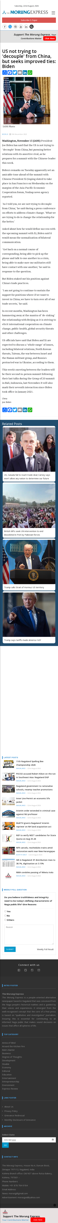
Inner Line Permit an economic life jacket (33, 800)
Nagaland (21, 768)
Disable (5, 1064)
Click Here (49, 38)
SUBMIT (10, 949)
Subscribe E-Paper (29, 20)
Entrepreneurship (10, 1081)
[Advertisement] (19, 666)
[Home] (26, 11)
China (4, 398)
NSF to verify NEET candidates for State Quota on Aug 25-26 (36, 837)
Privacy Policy (11, 1111)
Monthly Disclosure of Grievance (20, 1119)
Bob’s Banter (8, 1049)
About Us (8, 1106)
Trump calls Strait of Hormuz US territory (24, 587)
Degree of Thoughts (12, 1056)
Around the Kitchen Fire (13, 1046)
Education (7, 1074)
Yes (8, 911)
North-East (21, 855)
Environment (8, 1085)
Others (10, 919)
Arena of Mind (8, 1042)
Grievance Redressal (14, 1115)
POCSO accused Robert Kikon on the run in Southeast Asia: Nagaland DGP (36, 775)
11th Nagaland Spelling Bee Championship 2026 (29, 763)
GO (5, 1145)
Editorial (6, 1071)
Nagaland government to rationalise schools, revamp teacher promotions (34, 788)
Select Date (8, 1134)
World (5, 134)
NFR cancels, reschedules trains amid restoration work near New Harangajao (35, 849)
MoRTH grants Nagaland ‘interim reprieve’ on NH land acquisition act (33, 825)
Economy (6, 1067)
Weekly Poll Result (45, 949)
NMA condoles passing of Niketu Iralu (34, 872)
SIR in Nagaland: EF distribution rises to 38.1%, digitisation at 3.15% (35, 862)
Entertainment (9, 1078)
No (8, 915)
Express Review (10, 1088)
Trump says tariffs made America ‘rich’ (22, 640)
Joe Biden (6, 402)
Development (8, 1060)
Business (6, 1053)
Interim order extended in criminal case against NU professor (35, 812)
